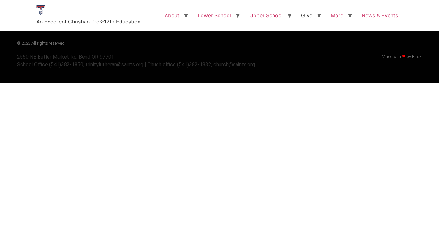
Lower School (214, 15)
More (337, 15)
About (172, 15)
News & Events (380, 15)
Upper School (266, 15)
